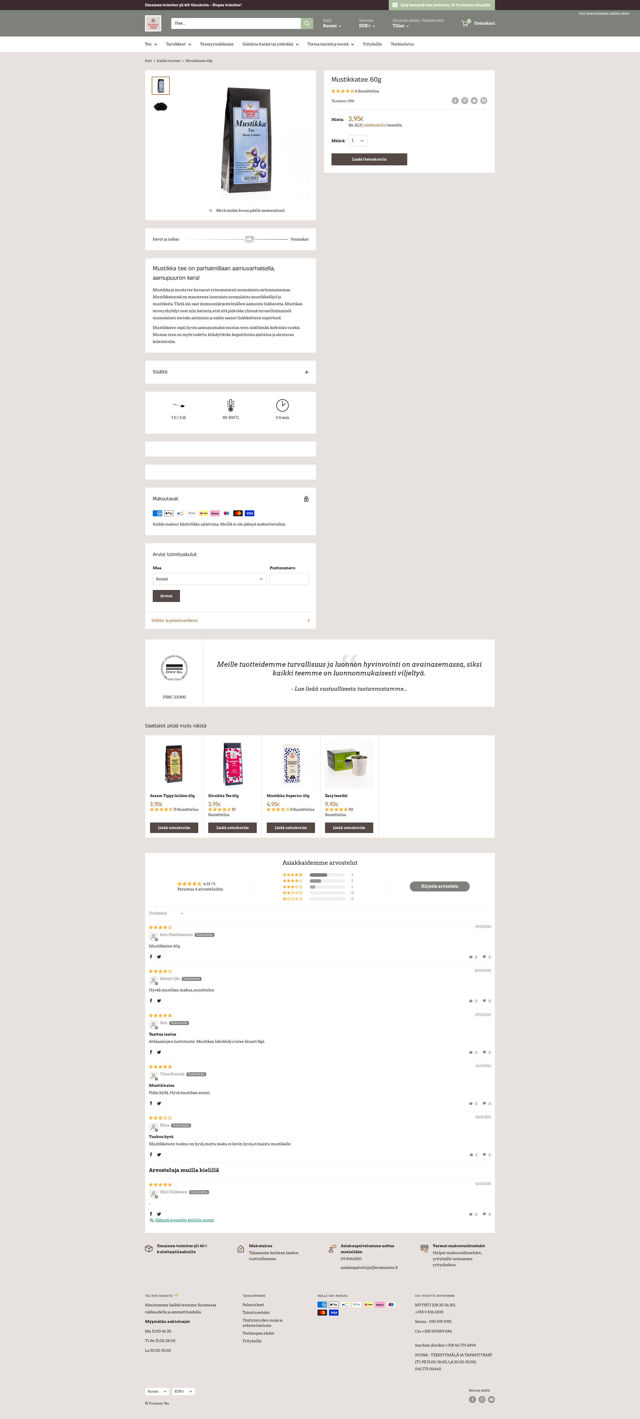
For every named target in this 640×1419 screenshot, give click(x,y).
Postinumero (282, 568)
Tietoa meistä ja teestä (328, 44)
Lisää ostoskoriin (174, 828)
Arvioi (166, 596)
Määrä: (339, 141)
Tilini (399, 25)
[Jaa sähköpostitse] (483, 100)
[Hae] (307, 23)
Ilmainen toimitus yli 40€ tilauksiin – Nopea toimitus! (193, 5)
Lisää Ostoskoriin (369, 159)
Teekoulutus (402, 44)
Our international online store (604, 13)
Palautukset (253, 1305)
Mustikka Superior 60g (288, 796)
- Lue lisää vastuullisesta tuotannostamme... (349, 689)
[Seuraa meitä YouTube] (491, 1399)
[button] (343, 91)
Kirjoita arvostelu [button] (439, 886)
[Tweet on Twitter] (474, 100)
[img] (160, 927)
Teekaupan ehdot (258, 1333)
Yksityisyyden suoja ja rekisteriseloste (262, 1323)
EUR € (179, 1391)
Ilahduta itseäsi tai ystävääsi (267, 44)
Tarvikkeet (176, 44)
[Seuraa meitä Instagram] (482, 1399)
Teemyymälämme (217, 44)
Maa (157, 568)
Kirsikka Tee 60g (223, 796)
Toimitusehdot (256, 1312)
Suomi (153, 1391)
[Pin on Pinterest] (464, 100)
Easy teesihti (336, 796)
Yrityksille (372, 44)
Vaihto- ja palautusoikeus (175, 620)
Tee (148, 44)
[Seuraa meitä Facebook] (472, 1399)
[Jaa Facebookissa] (455, 100)
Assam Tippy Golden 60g (172, 796)
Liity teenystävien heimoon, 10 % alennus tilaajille (445, 5)
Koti (148, 61)
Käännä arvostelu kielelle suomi (184, 1220)
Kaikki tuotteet (168, 61)
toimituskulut (375, 125)
